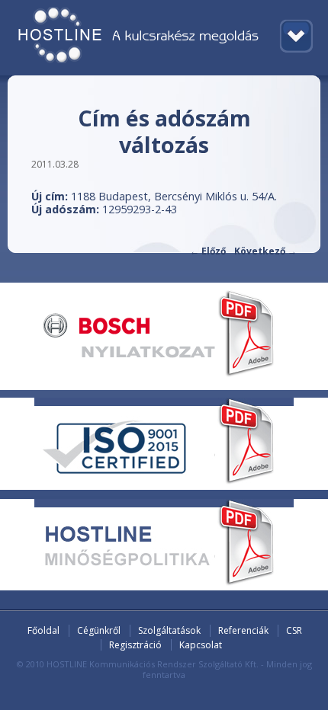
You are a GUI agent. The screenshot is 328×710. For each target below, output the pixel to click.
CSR (294, 630)
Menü (296, 36)
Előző (208, 251)
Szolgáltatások (169, 630)
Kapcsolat (200, 644)
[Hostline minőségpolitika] (164, 584)
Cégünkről (99, 630)
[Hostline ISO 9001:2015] (164, 482)
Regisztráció (135, 644)
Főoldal (43, 630)
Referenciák (243, 630)
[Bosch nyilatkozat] (164, 374)
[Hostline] (164, 37)
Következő (265, 251)
